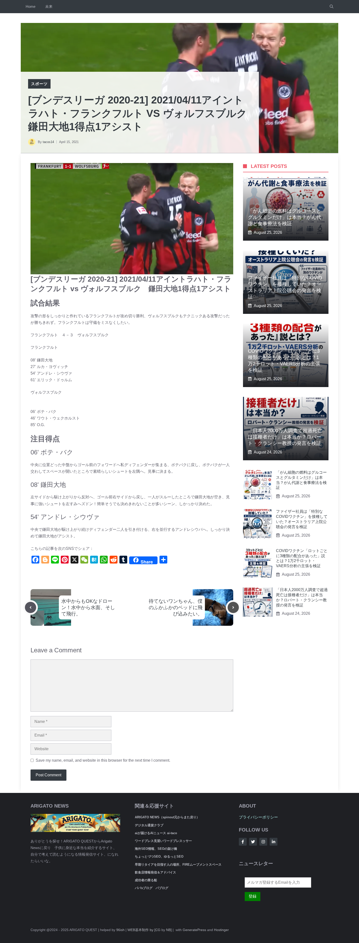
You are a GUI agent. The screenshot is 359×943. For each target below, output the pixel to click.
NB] (169, 930)
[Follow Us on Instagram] (263, 842)
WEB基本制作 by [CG (143, 930)
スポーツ (39, 84)
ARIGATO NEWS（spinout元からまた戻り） (167, 817)
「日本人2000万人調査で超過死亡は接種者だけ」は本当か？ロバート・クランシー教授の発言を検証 (285, 437)
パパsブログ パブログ (151, 888)
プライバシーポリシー (258, 817)
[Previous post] (30, 607)
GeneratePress (194, 930)
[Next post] (233, 607)
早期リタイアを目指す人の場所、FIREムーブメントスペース (178, 864)
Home (30, 6)
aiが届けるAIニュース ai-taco (156, 833)
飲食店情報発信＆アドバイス (155, 872)
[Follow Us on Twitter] (253, 842)
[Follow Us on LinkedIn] (273, 842)
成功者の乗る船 (146, 880)
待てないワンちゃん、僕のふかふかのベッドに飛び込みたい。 (175, 607)
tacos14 (48, 142)
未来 (49, 6)
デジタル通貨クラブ (149, 825)
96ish (120, 930)
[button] (331, 6)
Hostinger (221, 930)
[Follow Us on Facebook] (243, 842)
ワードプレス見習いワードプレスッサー (163, 841)
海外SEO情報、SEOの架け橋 (156, 849)
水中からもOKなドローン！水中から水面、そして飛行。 (88, 607)
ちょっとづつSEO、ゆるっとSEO (159, 856)
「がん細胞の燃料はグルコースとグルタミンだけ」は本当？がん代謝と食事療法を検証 (284, 217)
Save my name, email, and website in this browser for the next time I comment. (103, 760)
